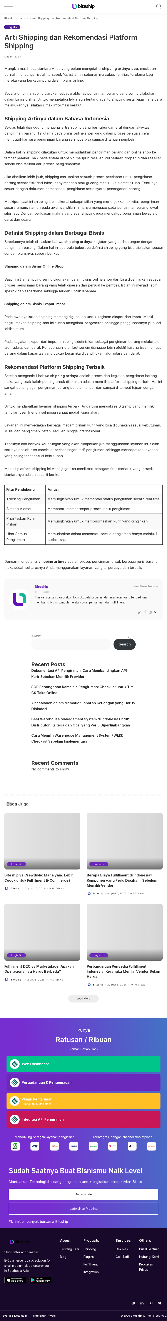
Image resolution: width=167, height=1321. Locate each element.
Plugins (89, 1257)
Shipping (90, 1249)
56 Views (139, 893)
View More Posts (144, 586)
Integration (91, 1272)
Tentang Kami (70, 1249)
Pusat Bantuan (149, 1249)
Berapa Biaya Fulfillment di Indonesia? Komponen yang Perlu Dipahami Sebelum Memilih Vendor (122, 880)
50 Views (57, 980)
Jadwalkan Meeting (84, 1208)
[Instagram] (150, 612)
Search (36, 635)
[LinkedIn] (142, 1303)
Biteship (41, 587)
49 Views (140, 985)
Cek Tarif (122, 1257)
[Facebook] (145, 612)
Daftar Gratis (83, 1194)
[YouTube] (155, 612)
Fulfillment (91, 1264)
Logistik (12, 27)
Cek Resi (122, 1249)
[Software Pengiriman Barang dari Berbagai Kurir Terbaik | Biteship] (19, 1242)
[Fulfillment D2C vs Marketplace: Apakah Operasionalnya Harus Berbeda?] (42, 932)
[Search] (158, 6)
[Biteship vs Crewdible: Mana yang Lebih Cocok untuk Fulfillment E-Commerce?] (42, 841)
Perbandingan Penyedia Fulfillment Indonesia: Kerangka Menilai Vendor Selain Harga (123, 971)
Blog (63, 1257)
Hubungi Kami (149, 1257)
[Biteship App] (15, 1280)
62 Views (58, 888)
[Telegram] (159, 1303)
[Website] (139, 612)
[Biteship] (83, 6)
